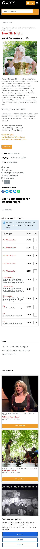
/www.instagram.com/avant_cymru (13, 139)
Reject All (20, 545)
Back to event (6, 210)
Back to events (6, 22)
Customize (20, 539)
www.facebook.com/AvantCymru (13, 137)
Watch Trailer (7, 147)
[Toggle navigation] (37, 3)
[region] (20, 532)
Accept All (20, 534)
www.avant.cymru (7, 135)
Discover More (20, 425)
